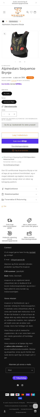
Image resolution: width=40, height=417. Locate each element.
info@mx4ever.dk (18, 260)
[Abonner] (32, 370)
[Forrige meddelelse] (4, 2)
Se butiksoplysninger (11, 165)
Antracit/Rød (9, 102)
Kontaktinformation (27, 409)
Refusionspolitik (32, 402)
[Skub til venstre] (15, 61)
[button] (4, 12)
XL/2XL (7, 93)
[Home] (3, 22)
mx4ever (11, 402)
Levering (13, 80)
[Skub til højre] (24, 61)
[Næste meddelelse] (36, 2)
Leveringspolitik (14, 409)
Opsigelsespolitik (21, 412)
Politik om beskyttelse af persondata (16, 406)
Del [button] (5, 206)
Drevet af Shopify (19, 402)
